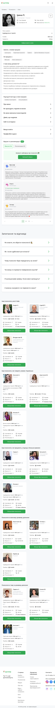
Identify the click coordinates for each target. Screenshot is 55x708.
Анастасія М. (44, 375)
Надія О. (15, 305)
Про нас (20, 685)
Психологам (21, 680)
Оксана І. (16, 484)
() (8, 146)
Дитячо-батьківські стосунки (42, 52)
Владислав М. (17, 337)
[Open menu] (52, 3)
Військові (7, 59)
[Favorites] (48, 3)
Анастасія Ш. (17, 522)
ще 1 (4, 391)
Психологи (12, 9)
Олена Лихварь (47, 22)
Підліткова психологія (19, 52)
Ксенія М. (43, 589)
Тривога (30, 52)
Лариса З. (16, 589)
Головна (4, 9)
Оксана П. (16, 412)
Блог (19, 694)
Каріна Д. (16, 554)
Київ (19, 9)
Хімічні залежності (16, 59)
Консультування (23, 99)
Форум (20, 682)
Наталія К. (16, 375)
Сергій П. (42, 305)
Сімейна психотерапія (10, 99)
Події (19, 697)
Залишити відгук (27, 157)
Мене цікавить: (6, 31)
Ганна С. (15, 452)
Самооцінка (8, 52)
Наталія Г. (16, 625)
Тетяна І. (42, 522)
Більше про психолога (14, 330)
